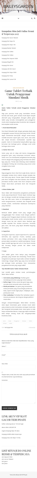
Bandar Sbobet (11, 48)
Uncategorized (18, 88)
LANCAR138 (12, 427)
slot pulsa (4, 463)
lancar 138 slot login (17, 424)
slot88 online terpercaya (14, 434)
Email (4, 355)
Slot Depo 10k (11, 44)
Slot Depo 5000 (11, 72)
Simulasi (24, 321)
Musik (9, 321)
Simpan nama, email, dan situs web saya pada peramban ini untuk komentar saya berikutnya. (18, 376)
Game (4, 321)
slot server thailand (7, 459)
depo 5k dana (15, 431)
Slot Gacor (10, 65)
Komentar (5, 380)
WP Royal (24, 475)
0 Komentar (32, 327)
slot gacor (5, 461)
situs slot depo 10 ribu (13, 438)
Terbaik (5, 323)
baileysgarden (9, 327)
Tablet (30, 321)
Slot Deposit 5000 (12, 58)
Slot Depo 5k (11, 41)
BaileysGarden (18, 6)
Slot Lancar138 (11, 79)
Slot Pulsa (10, 76)
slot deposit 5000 (7, 457)
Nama (4, 346)
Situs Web (5, 364)
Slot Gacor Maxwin (12, 38)
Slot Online (10, 51)
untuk (10, 323)
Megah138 (10, 62)
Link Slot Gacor (11, 69)
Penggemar (16, 321)
